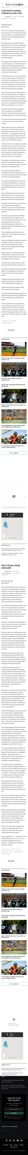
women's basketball (7, 323)
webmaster (8, 16)
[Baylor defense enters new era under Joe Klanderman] (14, 396)
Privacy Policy (13, 1118)
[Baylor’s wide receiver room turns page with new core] (14, 349)
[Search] (26, 4)
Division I (18, 849)
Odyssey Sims (12, 320)
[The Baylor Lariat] (14, 4)
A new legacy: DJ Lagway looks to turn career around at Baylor (12, 446)
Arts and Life (14, 1147)
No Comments (6, 18)
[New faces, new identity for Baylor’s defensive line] (14, 369)
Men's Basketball (7, 573)
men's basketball (18, 851)
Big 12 (13, 849)
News (11, 1145)
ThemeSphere (22, 1150)
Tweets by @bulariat (6, 1130)
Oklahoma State (6, 853)
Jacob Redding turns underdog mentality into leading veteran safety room (13, 426)
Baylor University (6, 849)
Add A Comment (14, 453)
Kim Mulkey (4, 320)
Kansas (10, 851)
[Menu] (2, 4)
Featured (5, 1145)
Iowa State (4, 851)
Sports (22, 16)
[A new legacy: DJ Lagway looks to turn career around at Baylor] (14, 437)
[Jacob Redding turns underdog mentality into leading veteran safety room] (14, 416)
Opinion (21, 1145)
